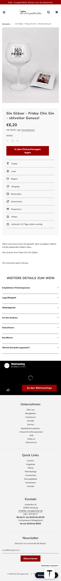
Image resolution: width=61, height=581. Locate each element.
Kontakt (30, 420)
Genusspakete (30, 479)
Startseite (6, 24)
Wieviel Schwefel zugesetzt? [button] (16, 347)
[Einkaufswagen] (57, 12)
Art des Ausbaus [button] (10, 317)
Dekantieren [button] (8, 327)
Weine (30, 468)
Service (30, 424)
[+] (17, 141)
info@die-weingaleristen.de (30, 511)
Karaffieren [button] (7, 337)
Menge (9, 136)
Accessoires (30, 475)
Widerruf (31, 439)
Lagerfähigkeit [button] (9, 297)
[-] (7, 141)
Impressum (30, 417)
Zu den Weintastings (39, 387)
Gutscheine (30, 482)
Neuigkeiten (30, 413)
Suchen (30, 460)
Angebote (30, 464)
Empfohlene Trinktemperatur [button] (16, 287)
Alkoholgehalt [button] (8, 307)
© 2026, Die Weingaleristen (18, 574)
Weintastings (30, 471)
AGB (31, 435)
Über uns (31, 409)
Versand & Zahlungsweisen (31, 432)
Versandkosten (28, 130)
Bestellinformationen (30, 428)
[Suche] (48, 12)
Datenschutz (31, 442)
